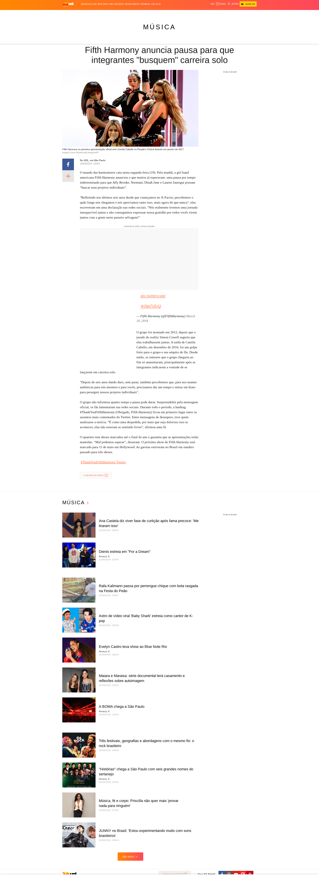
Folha (143, 13)
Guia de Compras (252, 13)
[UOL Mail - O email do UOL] (221, 4)
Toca (238, 13)
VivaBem (184, 13)
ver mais (128, 856)
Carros (122, 13)
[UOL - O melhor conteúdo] (68, 4)
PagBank (145, 4)
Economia (133, 13)
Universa (173, 13)
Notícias (100, 13)
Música (159, 27)
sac (213, 4)
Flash (79, 13)
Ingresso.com (89, 4)
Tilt (192, 13)
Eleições (89, 13)
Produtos (68, 13)
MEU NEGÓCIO (116, 4)
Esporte (152, 13)
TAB (225, 13)
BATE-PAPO (103, 4)
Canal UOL (208, 13)
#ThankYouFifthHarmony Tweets (103, 462)
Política (111, 13)
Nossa (219, 13)
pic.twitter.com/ (153, 296)
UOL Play (156, 4)
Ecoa (198, 13)
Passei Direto (132, 4)
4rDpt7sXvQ (151, 306)
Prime (231, 13)
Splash (163, 13)
